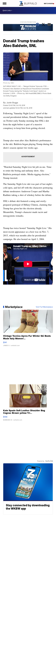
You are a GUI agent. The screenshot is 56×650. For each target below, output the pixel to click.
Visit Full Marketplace (44, 307)
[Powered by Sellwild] (49, 461)
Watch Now (48, 3)
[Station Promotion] (28, 27)
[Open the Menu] (4, 3)
